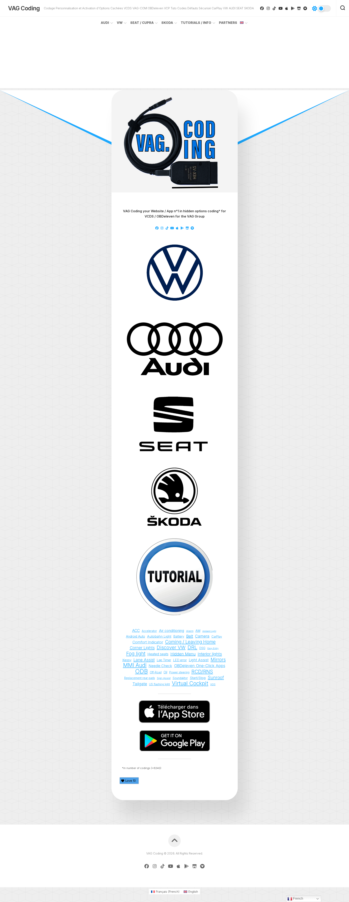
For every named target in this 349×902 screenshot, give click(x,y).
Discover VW (171, 647)
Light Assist (199, 660)
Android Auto (135, 636)
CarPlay (216, 636)
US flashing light (159, 684)
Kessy (126, 660)
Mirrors (218, 659)
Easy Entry (213, 648)
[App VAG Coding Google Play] (293, 8)
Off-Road (156, 672)
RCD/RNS (202, 671)
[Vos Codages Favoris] (305, 8)
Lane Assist (144, 659)
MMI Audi (135, 665)
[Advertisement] (174, 60)
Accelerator (149, 631)
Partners (228, 23)
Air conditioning (171, 630)
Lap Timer (164, 660)
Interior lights (210, 653)
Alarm (189, 631)
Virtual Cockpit (190, 683)
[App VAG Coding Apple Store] (286, 8)
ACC (136, 630)
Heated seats (157, 654)
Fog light (135, 653)
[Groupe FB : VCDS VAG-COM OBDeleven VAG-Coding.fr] (262, 8)
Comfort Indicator (147, 642)
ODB (141, 671)
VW (120, 23)
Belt (189, 636)
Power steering (179, 672)
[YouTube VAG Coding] (280, 8)
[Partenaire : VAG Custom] (299, 8)
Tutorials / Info (196, 23)
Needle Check (160, 666)
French (297, 898)
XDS (212, 684)
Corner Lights (142, 647)
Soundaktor (180, 678)
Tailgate (139, 683)
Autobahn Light (159, 636)
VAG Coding (24, 8)
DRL (192, 647)
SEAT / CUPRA (142, 23)
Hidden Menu (183, 654)
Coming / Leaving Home (190, 641)
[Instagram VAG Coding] (268, 8)
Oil (165, 672)
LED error (180, 660)
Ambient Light (209, 631)
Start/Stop (198, 678)
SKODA (167, 23)
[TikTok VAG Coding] (274, 8)
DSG (202, 648)
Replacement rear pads (139, 678)
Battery (178, 636)
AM (198, 631)
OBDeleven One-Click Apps (199, 665)
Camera (202, 636)
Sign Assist (164, 678)
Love (130, 780)
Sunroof (216, 677)
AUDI (105, 23)
